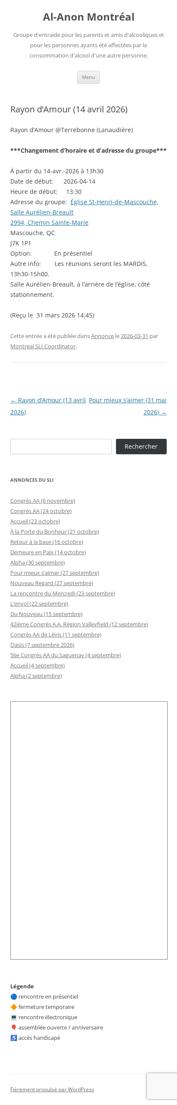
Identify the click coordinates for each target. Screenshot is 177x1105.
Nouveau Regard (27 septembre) (51, 583)
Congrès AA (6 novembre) (42, 500)
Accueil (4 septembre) (37, 665)
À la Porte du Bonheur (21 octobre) (54, 531)
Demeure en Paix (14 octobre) (48, 552)
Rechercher (141, 446)
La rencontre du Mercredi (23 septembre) (62, 593)
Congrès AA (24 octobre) (41, 511)
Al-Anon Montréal (88, 17)
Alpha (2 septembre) (36, 675)
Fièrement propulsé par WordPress (52, 1089)
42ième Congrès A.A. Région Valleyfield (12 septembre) (79, 624)
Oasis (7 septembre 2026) (42, 645)
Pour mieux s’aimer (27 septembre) (54, 573)
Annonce (102, 336)
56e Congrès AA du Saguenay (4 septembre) (65, 655)
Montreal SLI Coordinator (43, 346)
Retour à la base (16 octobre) (46, 542)
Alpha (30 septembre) (37, 562)
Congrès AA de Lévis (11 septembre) (55, 634)
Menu (88, 77)
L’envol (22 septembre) (39, 603)
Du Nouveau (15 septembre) (46, 614)
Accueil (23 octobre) (35, 521)
